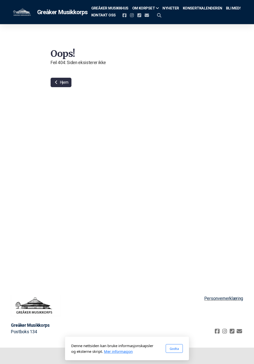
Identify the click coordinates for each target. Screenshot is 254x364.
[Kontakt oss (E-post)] (147, 15)
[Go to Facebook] (124, 15)
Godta (174, 348)
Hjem (63, 82)
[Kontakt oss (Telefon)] (139, 15)
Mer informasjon (118, 351)
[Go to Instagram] (132, 15)
